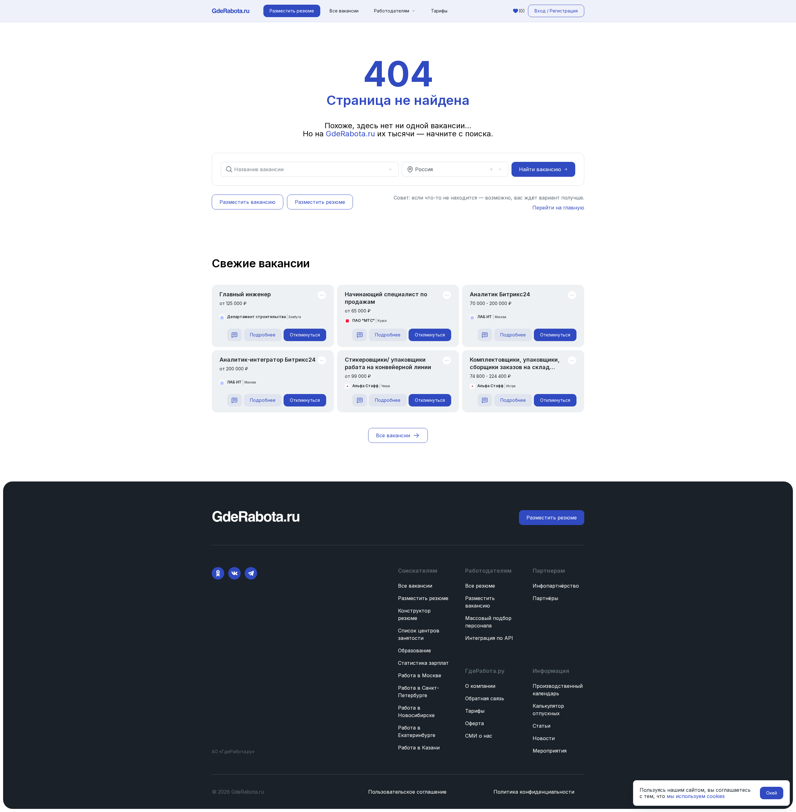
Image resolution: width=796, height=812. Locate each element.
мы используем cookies (696, 796)
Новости (544, 738)
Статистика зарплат (423, 663)
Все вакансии (344, 10)
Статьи (541, 726)
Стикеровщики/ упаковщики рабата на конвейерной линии (388, 363)
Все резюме (480, 586)
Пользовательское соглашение (407, 792)
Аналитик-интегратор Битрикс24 (268, 359)
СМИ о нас (478, 736)
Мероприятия (550, 751)
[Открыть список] (390, 169)
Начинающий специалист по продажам (386, 298)
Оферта (474, 723)
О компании (480, 686)
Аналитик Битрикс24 (500, 294)
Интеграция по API (489, 638)
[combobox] (305, 169)
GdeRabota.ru (350, 133)
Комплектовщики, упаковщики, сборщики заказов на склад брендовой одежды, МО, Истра (515, 363)
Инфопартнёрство (556, 586)
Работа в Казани (419, 747)
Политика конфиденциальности (533, 792)
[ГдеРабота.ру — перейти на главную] (231, 11)
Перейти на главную (558, 207)
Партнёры (545, 598)
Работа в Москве (419, 675)
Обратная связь (484, 698)
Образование (414, 650)
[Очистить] (381, 169)
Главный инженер (245, 294)
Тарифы (439, 10)
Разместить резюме (423, 598)
